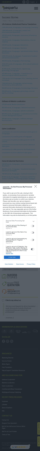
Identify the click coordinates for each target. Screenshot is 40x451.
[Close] (36, 187)
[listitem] (20, 221)
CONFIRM (12, 257)
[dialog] (20, 225)
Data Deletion (9, 264)
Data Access (20, 264)
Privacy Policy (31, 264)
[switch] (32, 226)
